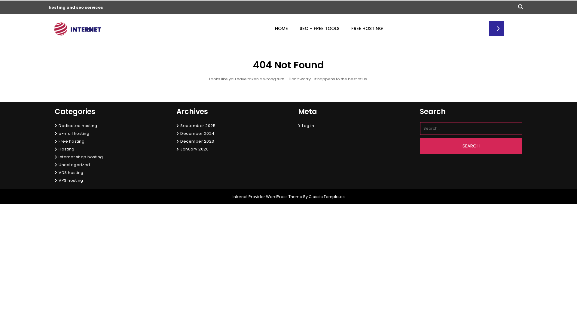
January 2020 (194, 149)
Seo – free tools (320, 28)
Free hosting (71, 141)
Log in (308, 125)
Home (281, 28)
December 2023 (197, 141)
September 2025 (197, 125)
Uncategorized (74, 165)
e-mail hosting (74, 133)
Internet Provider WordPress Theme (267, 197)
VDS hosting (71, 172)
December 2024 (197, 133)
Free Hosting (367, 28)
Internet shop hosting (81, 157)
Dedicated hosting (78, 125)
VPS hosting (71, 180)
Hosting (67, 149)
